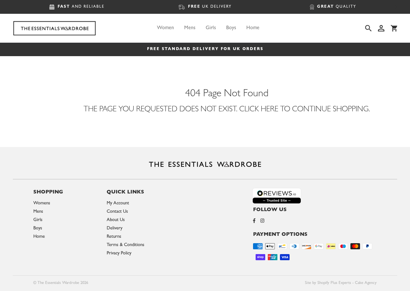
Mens (189, 28)
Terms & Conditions (125, 245)
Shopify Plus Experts (334, 283)
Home (252, 28)
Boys (231, 28)
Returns (114, 237)
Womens (41, 203)
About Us (116, 220)
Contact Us (117, 212)
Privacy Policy (119, 253)
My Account (118, 203)
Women (165, 28)
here (269, 110)
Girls (211, 28)
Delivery (114, 228)
